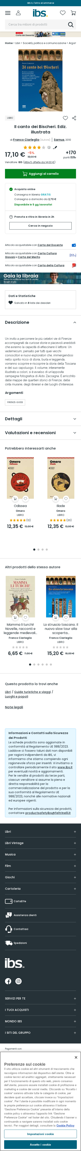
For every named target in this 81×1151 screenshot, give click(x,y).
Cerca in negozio (40, 226)
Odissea (20, 506)
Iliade (60, 506)
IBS (20, 162)
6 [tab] (51, 665)
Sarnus (59, 140)
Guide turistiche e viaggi (32, 692)
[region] (40, 1101)
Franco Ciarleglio (26, 140)
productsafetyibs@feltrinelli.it (48, 813)
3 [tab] (42, 550)
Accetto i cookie (40, 1144)
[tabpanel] (40, 80)
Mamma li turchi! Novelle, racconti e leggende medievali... (20, 629)
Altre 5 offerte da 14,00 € (39, 162)
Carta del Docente (50, 245)
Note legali (14, 707)
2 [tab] (38, 550)
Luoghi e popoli (16, 696)
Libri (8, 692)
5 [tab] (47, 665)
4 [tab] (47, 550)
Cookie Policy (65, 1125)
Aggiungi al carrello (43, 174)
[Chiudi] (76, 1057)
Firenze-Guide (15, 402)
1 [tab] (40, 108)
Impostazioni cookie (40, 1134)
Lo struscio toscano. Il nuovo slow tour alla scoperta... (60, 629)
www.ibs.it (65, 767)
